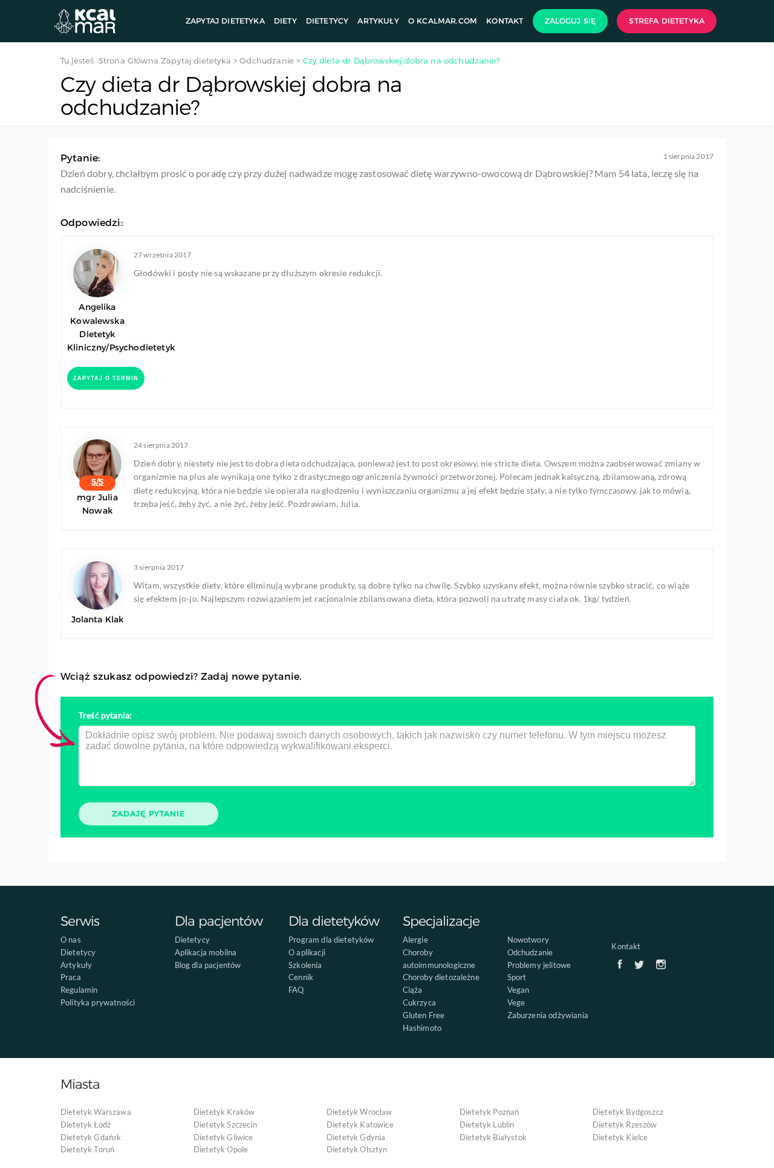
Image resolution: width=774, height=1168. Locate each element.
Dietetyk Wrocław (359, 1112)
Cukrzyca (419, 1002)
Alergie (415, 939)
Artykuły (377, 20)
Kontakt (504, 20)
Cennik (300, 977)
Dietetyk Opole (221, 1149)
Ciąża (413, 990)
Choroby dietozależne (441, 977)
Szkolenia (305, 965)
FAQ (296, 990)
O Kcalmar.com (442, 20)
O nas (70, 939)
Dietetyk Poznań (489, 1112)
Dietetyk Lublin (487, 1124)
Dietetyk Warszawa (95, 1112)
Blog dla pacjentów (208, 965)
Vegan (518, 990)
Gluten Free (424, 1015)
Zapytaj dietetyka (225, 20)
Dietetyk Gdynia (356, 1137)
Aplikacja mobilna (206, 952)
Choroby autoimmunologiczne (439, 958)
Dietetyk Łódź (85, 1124)
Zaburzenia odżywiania (547, 1015)
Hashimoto (422, 1028)
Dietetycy (327, 20)
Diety (285, 20)
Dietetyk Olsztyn (357, 1149)
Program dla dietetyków (331, 939)
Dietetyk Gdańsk (90, 1137)
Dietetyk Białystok (493, 1137)
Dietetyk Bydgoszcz (628, 1112)
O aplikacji (306, 952)
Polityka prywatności (97, 1002)
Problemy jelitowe (539, 965)
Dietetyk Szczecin (225, 1124)
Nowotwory (528, 939)
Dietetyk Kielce (620, 1137)
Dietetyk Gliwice (223, 1137)
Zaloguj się (570, 20)
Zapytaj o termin (105, 378)
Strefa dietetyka (666, 20)
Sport (517, 977)
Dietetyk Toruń (87, 1149)
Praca (70, 977)
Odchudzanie (530, 952)
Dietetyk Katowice (360, 1124)
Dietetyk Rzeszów (625, 1124)
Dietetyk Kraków (224, 1112)
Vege (516, 1002)
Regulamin (78, 990)
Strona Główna (128, 60)
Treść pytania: (105, 715)
